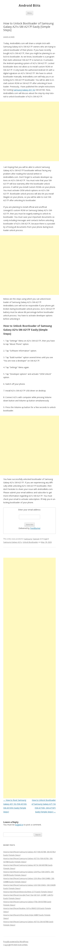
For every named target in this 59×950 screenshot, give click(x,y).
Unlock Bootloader (30, 542)
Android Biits (29, 5)
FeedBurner (35, 528)
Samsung (28, 539)
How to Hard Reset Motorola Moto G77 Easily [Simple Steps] (28, 891)
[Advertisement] (29, 131)
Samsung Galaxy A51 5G (24, 90)
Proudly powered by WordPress (15, 941)
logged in (19, 824)
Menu (29, 13)
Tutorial (36, 539)
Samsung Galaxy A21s (12, 542)
